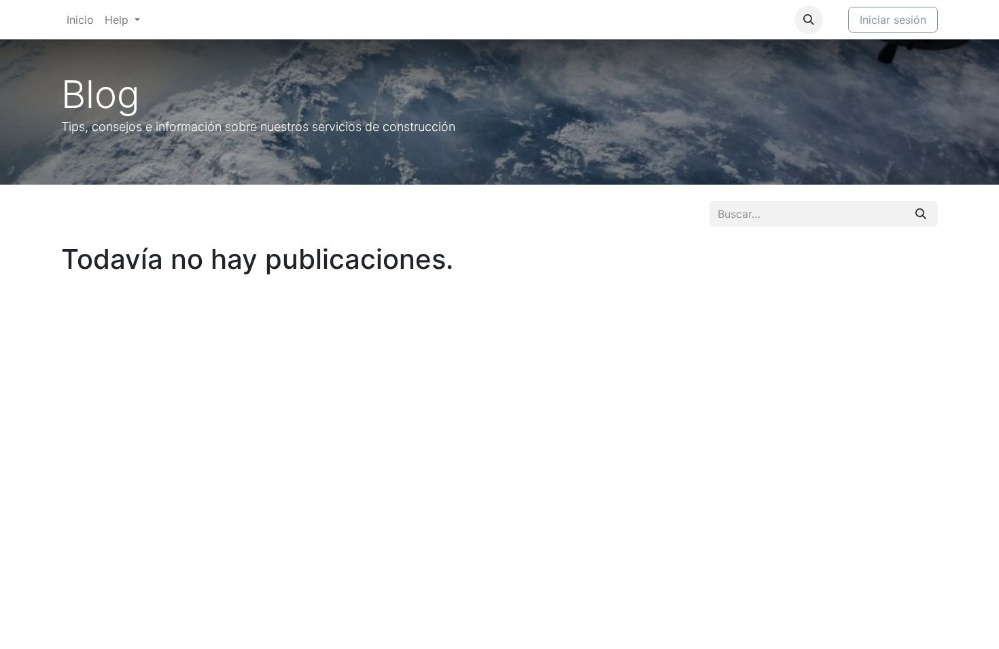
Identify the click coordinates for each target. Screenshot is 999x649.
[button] (808, 19)
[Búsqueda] (921, 214)
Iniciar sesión (893, 19)
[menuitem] (80, 19)
